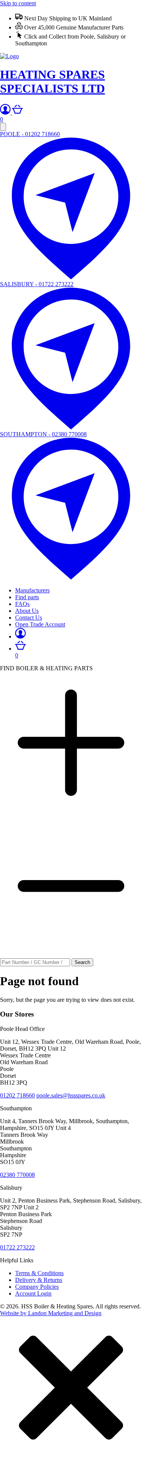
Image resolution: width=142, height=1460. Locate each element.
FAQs (22, 604)
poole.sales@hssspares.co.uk (70, 1095)
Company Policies (37, 1286)
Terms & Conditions (39, 1273)
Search (82, 962)
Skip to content (18, 3)
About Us (27, 611)
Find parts (27, 597)
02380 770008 (17, 1175)
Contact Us (28, 617)
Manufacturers (32, 590)
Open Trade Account (40, 624)
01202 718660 (17, 1095)
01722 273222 (17, 1247)
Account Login (33, 1293)
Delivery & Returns (38, 1280)
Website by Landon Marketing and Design (50, 1313)
